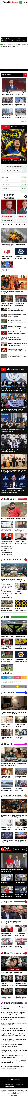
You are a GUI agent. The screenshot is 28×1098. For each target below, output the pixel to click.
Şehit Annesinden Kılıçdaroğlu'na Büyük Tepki (6, 542)
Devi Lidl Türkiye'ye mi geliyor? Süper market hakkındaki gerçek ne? (12, 1067)
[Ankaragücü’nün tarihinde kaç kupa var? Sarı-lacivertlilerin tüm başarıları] (21, 642)
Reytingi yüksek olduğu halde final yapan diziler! (17, 344)
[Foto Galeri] (26, 499)
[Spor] (26, 617)
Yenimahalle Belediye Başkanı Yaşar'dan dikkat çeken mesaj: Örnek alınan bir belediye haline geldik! (13, 93)
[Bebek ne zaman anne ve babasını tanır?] (7, 822)
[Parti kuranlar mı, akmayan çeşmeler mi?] (21, 978)
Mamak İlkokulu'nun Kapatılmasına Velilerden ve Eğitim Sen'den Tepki (12, 410)
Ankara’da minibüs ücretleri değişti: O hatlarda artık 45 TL (18, 39)
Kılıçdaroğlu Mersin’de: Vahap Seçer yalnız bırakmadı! (20, 947)
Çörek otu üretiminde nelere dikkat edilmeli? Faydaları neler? (12, 1056)
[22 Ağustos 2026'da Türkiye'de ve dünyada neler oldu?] (21, 771)
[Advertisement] (14, 20)
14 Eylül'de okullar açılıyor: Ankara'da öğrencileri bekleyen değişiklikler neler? (13, 1034)
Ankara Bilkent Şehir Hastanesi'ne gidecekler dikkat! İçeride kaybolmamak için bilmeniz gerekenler (7, 596)
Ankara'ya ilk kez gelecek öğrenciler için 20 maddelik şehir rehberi (20, 104)
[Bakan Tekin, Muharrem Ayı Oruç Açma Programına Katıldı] (14, 420)
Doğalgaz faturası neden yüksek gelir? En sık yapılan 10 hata (13, 1018)
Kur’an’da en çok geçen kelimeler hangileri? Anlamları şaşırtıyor (17, 356)
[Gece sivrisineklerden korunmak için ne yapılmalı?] (4, 327)
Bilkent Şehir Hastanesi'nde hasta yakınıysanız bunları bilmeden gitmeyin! (13, 580)
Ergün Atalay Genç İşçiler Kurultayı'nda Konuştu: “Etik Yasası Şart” (13, 491)
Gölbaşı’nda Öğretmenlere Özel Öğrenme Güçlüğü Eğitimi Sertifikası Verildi (13, 471)
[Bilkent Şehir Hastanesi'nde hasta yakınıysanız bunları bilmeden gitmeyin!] (14, 570)
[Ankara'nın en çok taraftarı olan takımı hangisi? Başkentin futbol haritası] (7, 654)
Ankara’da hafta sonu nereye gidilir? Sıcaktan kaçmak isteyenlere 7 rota (7, 789)
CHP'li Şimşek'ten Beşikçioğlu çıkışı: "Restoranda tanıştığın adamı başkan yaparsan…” (21, 934)
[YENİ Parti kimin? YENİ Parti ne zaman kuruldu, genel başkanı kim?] (7, 251)
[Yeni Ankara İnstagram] (14, 170)
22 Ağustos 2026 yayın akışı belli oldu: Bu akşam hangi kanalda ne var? (13, 1040)
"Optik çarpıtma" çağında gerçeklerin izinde (21, 997)
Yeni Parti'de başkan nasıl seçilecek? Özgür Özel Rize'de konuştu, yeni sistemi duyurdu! (20, 789)
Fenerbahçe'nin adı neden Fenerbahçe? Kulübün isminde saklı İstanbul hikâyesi (21, 660)
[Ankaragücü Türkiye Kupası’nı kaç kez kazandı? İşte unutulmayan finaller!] (21, 603)
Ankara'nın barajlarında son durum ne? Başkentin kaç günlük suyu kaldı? (13, 1013)
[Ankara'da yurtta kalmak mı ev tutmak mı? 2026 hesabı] (21, 719)
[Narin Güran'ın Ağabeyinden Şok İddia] (14, 509)
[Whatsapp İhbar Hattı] (20, 2)
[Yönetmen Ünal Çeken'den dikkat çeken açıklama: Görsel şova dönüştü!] (7, 771)
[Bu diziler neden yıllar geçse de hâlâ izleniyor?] (14, 282)
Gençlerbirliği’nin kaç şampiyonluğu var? (6, 647)
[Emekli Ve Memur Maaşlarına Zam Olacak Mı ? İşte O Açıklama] (7, 524)
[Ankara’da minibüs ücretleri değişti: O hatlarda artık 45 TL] (20, 111)
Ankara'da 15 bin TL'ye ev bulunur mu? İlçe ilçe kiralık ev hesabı (14, 1024)
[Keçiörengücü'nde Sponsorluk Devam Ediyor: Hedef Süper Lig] (14, 441)
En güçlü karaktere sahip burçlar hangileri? (7, 841)
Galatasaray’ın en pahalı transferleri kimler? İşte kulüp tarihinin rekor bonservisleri (17, 350)
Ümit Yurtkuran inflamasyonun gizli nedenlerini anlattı (12, 870)
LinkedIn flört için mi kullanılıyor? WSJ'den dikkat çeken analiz (14, 1061)
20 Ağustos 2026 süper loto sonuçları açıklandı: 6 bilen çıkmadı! (12, 1045)
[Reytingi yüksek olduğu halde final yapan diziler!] (4, 344)
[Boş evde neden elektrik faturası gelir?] (7, 719)
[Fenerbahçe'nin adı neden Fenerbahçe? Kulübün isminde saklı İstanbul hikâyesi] (21, 654)
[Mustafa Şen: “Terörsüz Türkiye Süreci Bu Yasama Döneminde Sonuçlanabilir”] (14, 380)
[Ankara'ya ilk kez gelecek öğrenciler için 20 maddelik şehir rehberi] (20, 100)
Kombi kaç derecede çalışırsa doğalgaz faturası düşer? (13, 1007)
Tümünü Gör (23, 121)
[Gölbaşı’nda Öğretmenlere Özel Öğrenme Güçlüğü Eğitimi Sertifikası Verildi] (14, 461)
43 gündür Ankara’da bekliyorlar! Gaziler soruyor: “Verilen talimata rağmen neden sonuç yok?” (16, 321)
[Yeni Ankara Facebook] (7, 170)
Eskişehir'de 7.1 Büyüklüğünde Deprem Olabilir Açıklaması (20, 530)
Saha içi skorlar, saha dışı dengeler (6, 997)
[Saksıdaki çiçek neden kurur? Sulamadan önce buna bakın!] (14, 235)
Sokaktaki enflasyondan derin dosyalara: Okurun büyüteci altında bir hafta (7, 984)
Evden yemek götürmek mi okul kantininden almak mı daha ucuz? (7, 270)
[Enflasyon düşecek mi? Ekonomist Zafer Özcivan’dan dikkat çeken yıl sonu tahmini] (7, 732)
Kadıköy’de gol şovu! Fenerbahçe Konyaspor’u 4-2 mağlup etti (6, 673)
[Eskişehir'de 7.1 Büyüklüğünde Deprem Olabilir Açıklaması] (21, 524)
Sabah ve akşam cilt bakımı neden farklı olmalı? (7, 304)
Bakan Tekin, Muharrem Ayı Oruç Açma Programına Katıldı (13, 430)
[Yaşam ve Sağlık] (26, 795)
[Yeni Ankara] (9, 2)
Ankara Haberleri (9, 1086)
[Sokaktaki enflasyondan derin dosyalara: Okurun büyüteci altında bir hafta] (7, 978)
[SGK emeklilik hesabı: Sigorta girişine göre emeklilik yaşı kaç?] (21, 732)
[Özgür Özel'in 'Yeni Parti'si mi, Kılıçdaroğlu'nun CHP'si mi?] (21, 889)
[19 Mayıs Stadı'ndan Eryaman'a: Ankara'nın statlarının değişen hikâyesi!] (4, 338)
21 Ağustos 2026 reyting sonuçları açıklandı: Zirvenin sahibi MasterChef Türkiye (12, 1029)
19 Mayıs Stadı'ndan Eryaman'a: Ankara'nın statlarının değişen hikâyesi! (17, 338)
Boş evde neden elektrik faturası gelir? (6, 725)
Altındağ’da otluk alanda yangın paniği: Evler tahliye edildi (7, 116)
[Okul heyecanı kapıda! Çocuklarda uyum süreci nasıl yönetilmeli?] (14, 754)
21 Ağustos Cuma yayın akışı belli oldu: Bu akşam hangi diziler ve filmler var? (14, 1051)
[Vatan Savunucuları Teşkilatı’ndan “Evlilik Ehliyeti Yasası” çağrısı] (7, 100)
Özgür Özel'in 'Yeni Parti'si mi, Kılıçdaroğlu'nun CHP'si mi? (20, 895)
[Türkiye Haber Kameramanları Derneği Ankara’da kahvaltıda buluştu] (7, 603)
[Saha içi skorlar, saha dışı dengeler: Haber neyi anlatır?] (7, 991)
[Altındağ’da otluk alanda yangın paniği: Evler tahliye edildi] (7, 111)
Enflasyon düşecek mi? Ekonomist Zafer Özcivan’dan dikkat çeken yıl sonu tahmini (6, 738)
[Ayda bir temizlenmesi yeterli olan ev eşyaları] (4, 315)
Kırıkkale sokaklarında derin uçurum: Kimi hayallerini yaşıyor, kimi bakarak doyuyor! (7, 895)
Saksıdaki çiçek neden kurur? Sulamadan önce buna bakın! (13, 245)
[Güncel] (26, 744)
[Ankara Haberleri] (26, 559)
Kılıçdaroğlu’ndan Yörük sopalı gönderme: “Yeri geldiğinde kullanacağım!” (6, 947)
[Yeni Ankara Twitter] (10, 170)
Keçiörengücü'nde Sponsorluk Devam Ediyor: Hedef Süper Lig (12, 450)
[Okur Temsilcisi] (26, 953)
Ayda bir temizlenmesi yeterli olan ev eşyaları (17, 315)
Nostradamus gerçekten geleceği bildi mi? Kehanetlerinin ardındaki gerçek (14, 816)
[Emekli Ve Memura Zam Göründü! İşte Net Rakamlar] (7, 548)
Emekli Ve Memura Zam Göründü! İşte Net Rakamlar (6, 553)
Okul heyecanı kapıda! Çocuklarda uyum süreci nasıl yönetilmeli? (13, 764)
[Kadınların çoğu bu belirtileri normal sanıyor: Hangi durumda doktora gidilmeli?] (21, 822)
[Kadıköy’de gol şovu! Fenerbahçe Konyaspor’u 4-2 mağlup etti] (7, 667)
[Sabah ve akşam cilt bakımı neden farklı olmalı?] (7, 298)
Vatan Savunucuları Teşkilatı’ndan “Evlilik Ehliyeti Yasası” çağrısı (7, 104)
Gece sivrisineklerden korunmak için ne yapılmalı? (17, 327)
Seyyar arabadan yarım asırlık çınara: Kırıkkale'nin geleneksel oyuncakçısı (20, 883)
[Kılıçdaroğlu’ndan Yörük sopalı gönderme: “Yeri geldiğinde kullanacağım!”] (7, 941)
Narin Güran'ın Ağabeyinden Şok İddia (13, 518)
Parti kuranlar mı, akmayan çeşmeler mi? (21, 984)
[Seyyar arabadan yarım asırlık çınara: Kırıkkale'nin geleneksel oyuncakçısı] (21, 877)
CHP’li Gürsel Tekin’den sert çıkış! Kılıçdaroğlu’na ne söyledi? (11, 922)
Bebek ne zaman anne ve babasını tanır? (6, 828)
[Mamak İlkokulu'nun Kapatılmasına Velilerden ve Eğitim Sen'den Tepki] (14, 400)
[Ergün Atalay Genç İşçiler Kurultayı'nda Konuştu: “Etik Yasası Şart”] (14, 481)
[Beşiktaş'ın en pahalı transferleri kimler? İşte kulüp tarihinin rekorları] (4, 333)
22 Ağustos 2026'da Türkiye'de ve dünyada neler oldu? (20, 777)
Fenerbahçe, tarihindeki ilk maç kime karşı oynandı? (21, 257)
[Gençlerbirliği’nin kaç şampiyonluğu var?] (7, 642)
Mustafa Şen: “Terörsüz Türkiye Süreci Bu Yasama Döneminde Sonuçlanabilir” (13, 389)
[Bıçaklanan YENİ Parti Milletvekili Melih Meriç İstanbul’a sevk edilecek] (7, 928)
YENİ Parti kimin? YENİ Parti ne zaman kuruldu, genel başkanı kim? (7, 257)
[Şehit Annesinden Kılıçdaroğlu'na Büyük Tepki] (7, 536)
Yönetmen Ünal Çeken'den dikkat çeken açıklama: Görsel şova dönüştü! (6, 777)
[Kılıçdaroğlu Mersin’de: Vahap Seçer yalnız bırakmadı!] (21, 941)
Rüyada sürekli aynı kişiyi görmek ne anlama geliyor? (16, 309)
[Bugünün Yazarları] (26, 196)
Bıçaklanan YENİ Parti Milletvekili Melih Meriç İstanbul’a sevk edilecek (6, 934)
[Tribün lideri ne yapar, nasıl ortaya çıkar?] (14, 627)
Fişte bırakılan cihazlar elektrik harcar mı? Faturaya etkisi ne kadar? (14, 713)
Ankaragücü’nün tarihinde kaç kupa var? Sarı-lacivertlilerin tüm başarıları (21, 647)
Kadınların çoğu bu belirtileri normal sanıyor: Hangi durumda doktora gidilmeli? (21, 828)
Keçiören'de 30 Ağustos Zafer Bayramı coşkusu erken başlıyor (20, 304)
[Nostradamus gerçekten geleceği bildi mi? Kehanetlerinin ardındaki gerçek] (14, 806)
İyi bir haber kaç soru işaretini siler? (12, 973)
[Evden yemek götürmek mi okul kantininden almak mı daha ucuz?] (7, 264)
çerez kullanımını (23, 1092)
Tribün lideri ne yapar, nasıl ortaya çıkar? (13, 636)
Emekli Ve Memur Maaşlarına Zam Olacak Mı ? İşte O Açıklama (6, 530)
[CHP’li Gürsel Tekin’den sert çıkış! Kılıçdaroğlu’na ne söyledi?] (14, 912)
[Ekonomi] (26, 692)
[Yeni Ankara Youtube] (17, 170)
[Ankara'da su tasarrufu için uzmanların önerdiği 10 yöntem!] (21, 586)
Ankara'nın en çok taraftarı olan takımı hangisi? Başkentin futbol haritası (6, 660)
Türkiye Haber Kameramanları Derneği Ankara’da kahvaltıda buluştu (7, 609)
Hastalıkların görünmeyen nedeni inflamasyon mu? (7, 883)
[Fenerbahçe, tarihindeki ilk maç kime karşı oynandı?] (21, 251)
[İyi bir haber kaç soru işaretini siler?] (14, 963)
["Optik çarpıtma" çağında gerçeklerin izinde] (21, 991)
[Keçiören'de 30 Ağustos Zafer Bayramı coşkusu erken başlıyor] (21, 298)
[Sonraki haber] (6, 40)
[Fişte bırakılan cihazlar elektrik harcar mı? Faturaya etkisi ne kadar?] (14, 703)
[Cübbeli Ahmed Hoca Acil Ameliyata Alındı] (21, 536)
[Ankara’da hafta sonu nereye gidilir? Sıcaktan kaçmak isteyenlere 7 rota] (7, 783)
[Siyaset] (26, 901)
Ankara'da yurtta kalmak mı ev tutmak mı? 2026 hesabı (20, 725)
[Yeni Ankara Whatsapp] (20, 170)
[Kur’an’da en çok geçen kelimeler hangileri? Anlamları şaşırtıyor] (4, 356)
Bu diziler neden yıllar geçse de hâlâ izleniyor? (12, 292)
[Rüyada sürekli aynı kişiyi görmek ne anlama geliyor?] (4, 309)
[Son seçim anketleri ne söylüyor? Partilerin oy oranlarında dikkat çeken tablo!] (14, 45)
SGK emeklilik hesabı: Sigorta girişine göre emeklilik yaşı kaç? (20, 738)
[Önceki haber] (2, 40)
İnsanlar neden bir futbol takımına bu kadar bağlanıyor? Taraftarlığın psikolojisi (21, 841)
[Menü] (26, 2)
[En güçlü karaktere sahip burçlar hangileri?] (7, 835)
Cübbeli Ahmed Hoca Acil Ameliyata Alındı (21, 542)
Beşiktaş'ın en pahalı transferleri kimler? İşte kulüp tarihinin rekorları (17, 332)
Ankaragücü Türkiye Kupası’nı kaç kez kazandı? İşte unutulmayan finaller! (20, 609)
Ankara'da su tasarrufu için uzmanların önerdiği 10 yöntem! (21, 592)
